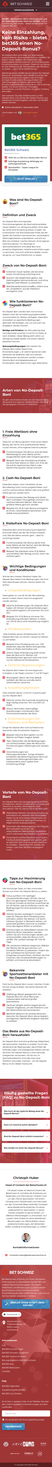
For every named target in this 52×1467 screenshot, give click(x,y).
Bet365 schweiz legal (12, 1349)
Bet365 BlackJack (11, 1367)
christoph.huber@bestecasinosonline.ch (27, 1255)
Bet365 (5, 19)
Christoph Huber (30, 112)
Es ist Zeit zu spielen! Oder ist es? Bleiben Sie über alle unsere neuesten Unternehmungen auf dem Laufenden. (25, 1404)
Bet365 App (8, 1364)
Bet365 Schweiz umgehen (15, 1353)
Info (4, 1345)
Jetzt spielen (26, 179)
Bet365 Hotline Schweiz (14, 1356)
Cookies (6, 1371)
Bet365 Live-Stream (12, 1393)
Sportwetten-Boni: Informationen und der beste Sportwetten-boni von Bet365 (24, 20)
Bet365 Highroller (11, 1386)
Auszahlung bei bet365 (13, 1390)
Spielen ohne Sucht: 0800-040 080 (27, 1304)
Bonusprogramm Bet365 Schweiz (19, 1360)
